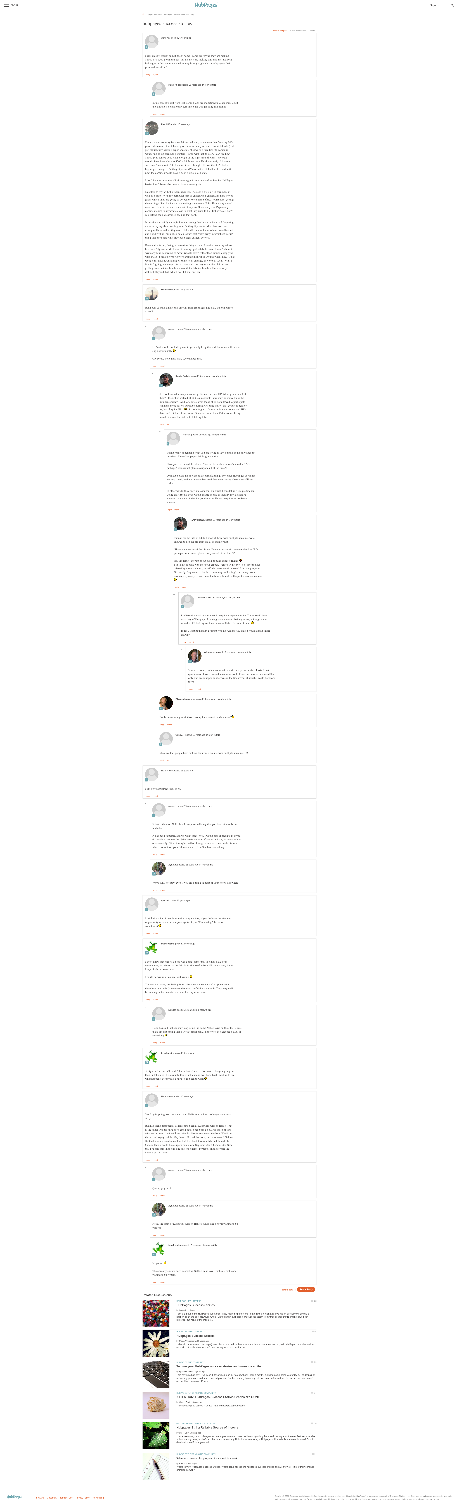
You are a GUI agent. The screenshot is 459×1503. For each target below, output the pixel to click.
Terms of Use (66, 1498)
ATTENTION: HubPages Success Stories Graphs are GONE (218, 1397)
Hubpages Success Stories (195, 1336)
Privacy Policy (82, 1498)
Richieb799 (167, 289)
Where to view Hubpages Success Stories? (206, 1458)
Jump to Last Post (280, 31)
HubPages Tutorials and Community (196, 1393)
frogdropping (167, 943)
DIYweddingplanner (185, 699)
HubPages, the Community (190, 1332)
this (214, 85)
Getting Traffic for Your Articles (195, 1423)
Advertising (98, 1498)
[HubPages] (206, 5)
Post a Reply (306, 1289)
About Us (39, 1498)
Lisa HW (165, 124)
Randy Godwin (183, 376)
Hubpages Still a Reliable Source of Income (207, 1427)
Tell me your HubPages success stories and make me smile (218, 1366)
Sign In (434, 5)
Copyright (51, 1498)
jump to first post (289, 1290)
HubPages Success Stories (195, 1305)
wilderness (209, 652)
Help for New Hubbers (188, 1301)
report (155, 75)
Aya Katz (173, 864)
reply (148, 75)
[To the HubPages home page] (14, 1497)
